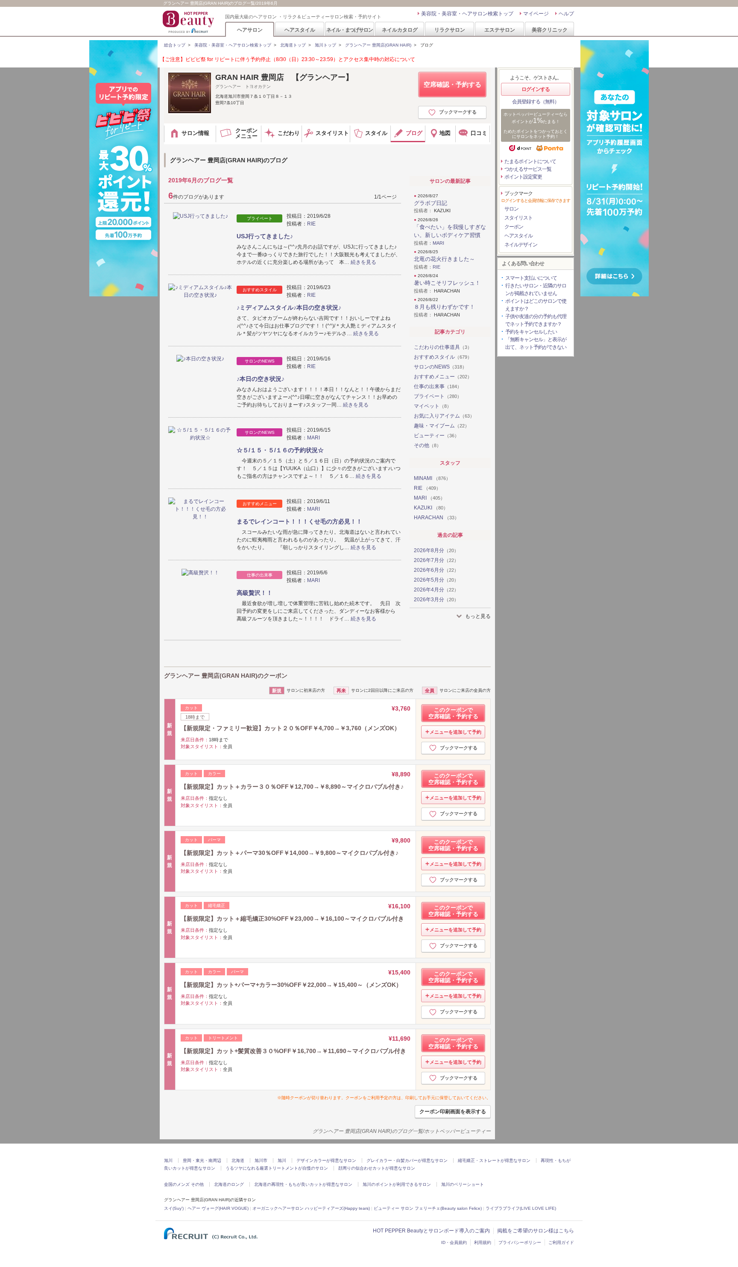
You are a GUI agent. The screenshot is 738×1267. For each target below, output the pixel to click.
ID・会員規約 (454, 1242)
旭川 (168, 1160)
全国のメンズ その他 (184, 1184)
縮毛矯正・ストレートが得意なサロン (494, 1160)
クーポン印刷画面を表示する (452, 1112)
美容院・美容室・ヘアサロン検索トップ (467, 14)
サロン (511, 209)
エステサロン (499, 29)
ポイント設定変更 (523, 177)
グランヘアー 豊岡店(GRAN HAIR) (378, 45)
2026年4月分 (436, 590)
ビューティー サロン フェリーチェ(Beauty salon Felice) (428, 1208)
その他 (427, 445)
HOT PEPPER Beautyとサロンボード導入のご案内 (431, 1231)
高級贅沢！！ (254, 592)
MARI (313, 438)
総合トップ (174, 45)
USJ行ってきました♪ (265, 236)
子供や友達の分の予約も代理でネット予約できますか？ (535, 320)
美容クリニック (550, 29)
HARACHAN (436, 518)
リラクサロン (449, 29)
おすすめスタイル (443, 357)
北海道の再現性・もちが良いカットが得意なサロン (303, 1184)
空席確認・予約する (452, 84)
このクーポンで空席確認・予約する (453, 713)
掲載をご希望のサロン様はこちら (535, 1231)
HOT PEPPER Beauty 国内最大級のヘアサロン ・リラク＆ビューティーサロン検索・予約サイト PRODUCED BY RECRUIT (189, 22)
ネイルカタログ (400, 29)
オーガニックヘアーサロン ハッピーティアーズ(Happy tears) (311, 1208)
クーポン (513, 227)
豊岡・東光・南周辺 (202, 1160)
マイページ (536, 14)
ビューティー (436, 436)
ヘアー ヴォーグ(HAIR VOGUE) (218, 1208)
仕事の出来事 (438, 386)
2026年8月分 (436, 550)
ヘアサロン (250, 29)
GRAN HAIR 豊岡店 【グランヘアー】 (284, 77)
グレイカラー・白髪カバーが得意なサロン (407, 1160)
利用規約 (482, 1242)
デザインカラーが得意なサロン (326, 1160)
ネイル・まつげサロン (349, 29)
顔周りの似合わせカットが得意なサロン (376, 1168)
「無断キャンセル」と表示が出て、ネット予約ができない (535, 343)
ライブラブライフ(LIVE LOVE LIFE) (521, 1208)
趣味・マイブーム (441, 426)
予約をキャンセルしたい (531, 332)
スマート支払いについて (531, 278)
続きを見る (363, 262)
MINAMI (432, 478)
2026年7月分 (436, 560)
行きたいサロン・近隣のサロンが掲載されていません (535, 289)
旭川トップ (325, 45)
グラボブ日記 (430, 203)
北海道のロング (229, 1184)
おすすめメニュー (443, 377)
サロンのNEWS (440, 367)
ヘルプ (566, 14)
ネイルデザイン (520, 245)
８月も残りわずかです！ (444, 307)
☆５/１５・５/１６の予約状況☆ (280, 450)
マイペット (432, 406)
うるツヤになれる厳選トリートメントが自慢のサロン (277, 1168)
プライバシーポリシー (519, 1242)
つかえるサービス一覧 (527, 169)
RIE (311, 224)
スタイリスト (518, 218)
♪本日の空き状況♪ (260, 378)
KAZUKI (431, 508)
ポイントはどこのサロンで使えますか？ (535, 305)
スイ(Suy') (174, 1208)
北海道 (237, 1160)
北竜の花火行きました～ (444, 259)
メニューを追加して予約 (455, 731)
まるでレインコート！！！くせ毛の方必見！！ (299, 521)
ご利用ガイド (561, 1242)
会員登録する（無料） (535, 102)
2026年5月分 (436, 580)
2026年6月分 (436, 570)
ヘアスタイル (299, 29)
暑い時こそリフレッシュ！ (447, 283)
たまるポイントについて (530, 161)
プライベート (438, 396)
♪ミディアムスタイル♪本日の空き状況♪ (289, 307)
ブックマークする (458, 111)
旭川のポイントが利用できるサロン (397, 1184)
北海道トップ (293, 45)
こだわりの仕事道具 (443, 347)
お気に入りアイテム (444, 416)
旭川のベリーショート (462, 1184)
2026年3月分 (436, 600)
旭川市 (261, 1160)
